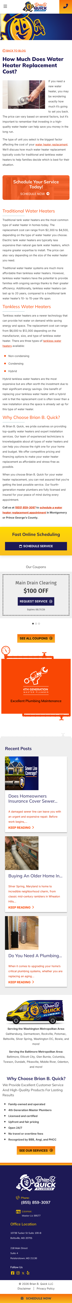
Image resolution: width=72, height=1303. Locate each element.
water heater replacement (51, 144)
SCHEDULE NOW (33, 194)
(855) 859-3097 (25, 507)
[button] (33, 623)
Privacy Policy (46, 1288)
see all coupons (34, 638)
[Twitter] (23, 1273)
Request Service (34, 601)
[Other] (28, 1273)
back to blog (16, 51)
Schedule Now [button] (37, 1298)
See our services (33, 1150)
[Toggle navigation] (5, 7)
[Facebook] (13, 1273)
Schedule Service (38, 546)
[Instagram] (18, 1273)
